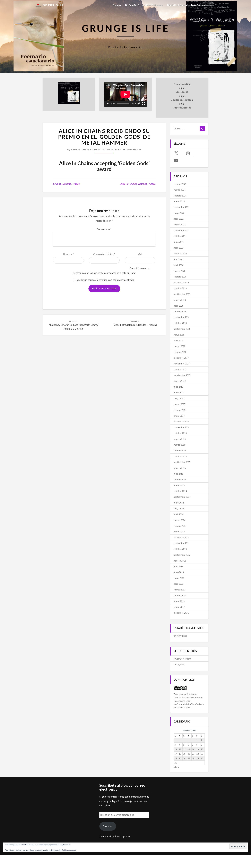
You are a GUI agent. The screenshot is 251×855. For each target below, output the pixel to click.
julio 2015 (178, 473)
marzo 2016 (179, 444)
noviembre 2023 (182, 207)
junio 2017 (179, 392)
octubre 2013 (180, 549)
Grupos (57, 183)
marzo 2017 (179, 404)
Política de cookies (69, 850)
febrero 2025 (180, 184)
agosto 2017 (180, 381)
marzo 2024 (179, 189)
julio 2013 (178, 566)
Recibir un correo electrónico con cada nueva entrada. (105, 280)
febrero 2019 (180, 311)
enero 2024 (179, 201)
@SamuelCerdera (182, 658)
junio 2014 (179, 502)
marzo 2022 (179, 224)
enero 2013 (179, 601)
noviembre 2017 (182, 363)
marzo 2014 (179, 520)
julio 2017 (178, 386)
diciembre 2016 (181, 421)
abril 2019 (178, 305)
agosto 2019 (180, 299)
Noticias (66, 183)
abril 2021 (178, 247)
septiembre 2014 (182, 496)
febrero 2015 (180, 479)
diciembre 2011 (181, 612)
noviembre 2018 (182, 317)
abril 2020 (178, 265)
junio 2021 (179, 241)
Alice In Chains (129, 183)
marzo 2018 (179, 346)
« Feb (176, 766)
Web (140, 254)
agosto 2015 (180, 467)
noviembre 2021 (182, 230)
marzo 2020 (179, 270)
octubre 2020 (180, 253)
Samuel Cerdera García (85, 149)
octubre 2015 (180, 456)
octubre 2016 (180, 433)
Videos (76, 183)
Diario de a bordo (177, 5)
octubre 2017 (180, 369)
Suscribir (107, 826)
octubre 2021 (180, 236)
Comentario (104, 229)
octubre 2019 (180, 288)
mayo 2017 (179, 398)
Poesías (116, 5)
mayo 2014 (179, 508)
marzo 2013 (179, 589)
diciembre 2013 (181, 537)
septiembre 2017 (182, 375)
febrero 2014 (180, 525)
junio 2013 (179, 572)
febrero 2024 (180, 195)
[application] (125, 94)
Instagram (179, 664)
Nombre (68, 254)
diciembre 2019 (181, 282)
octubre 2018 (180, 323)
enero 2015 (179, 485)
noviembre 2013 (182, 543)
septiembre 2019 (182, 294)
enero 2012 (179, 606)
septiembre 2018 (182, 328)
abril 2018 (178, 340)
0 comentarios (132, 149)
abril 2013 (178, 583)
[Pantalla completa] (143, 103)
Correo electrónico (104, 254)
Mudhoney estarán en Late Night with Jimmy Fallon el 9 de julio (73, 325)
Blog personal (198, 5)
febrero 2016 (180, 450)
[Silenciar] (138, 103)
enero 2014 (179, 531)
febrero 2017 (180, 410)
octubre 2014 (180, 491)
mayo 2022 (179, 212)
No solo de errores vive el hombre (144, 5)
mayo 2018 (179, 334)
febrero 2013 (180, 595)
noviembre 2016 (182, 427)
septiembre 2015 (182, 462)
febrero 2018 (180, 351)
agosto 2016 (180, 438)
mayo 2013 (179, 577)
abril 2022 (178, 218)
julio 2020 (178, 259)
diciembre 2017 (181, 357)
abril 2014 (178, 514)
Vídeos (151, 183)
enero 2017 (179, 415)
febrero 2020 (180, 276)
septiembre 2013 (182, 554)
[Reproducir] (107, 103)
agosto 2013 (180, 560)
